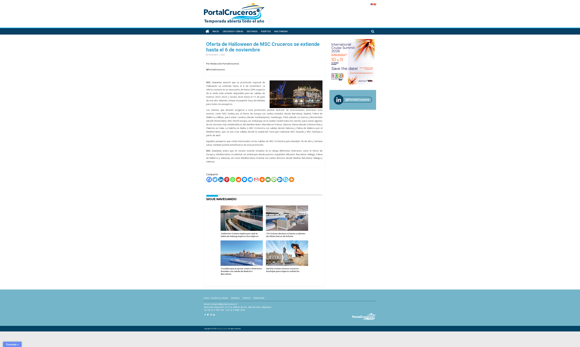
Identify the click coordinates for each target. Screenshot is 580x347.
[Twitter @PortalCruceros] (207, 314)
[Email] (268, 179)
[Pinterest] (226, 179)
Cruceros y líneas (233, 31)
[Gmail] (256, 179)
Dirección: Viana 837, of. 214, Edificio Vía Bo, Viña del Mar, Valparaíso (237, 307)
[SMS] (274, 179)
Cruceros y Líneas (219, 297)
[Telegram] (250, 179)
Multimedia (281, 31)
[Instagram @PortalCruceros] (211, 314)
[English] (371, 4)
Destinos (252, 31)
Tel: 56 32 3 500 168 (214, 310)
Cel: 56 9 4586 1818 (235, 310)
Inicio (216, 31)
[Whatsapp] (232, 179)
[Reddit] (238, 179)
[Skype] (285, 179)
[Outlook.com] (279, 179)
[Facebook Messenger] (244, 179)
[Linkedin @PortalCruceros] (214, 314)
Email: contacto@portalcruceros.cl (220, 304)
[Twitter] (215, 179)
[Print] (262, 179)
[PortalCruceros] (207, 31)
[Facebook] (209, 179)
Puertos (266, 31)
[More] (291, 179)
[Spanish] (374, 4)
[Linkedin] (221, 179)
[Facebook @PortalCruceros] (205, 314)
